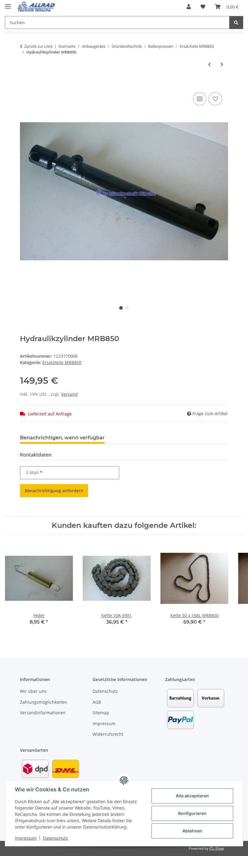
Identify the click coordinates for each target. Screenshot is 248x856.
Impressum (26, 838)
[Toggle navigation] (8, 4)
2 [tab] (127, 308)
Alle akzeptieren (192, 795)
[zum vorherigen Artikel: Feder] (209, 64)
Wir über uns (33, 691)
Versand (69, 394)
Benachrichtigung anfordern (54, 490)
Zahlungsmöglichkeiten (43, 702)
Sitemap (101, 712)
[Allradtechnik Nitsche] (36, 7)
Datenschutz (55, 838)
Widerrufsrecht (108, 734)
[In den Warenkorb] (25, 84)
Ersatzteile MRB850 (61, 362)
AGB (97, 702)
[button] (189, 7)
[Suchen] (236, 22)
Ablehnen (192, 830)
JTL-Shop (216, 848)
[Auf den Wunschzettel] (215, 98)
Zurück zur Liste (38, 46)
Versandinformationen (43, 712)
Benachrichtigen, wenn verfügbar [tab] (62, 438)
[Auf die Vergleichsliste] (199, 98)
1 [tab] (121, 308)
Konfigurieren (192, 813)
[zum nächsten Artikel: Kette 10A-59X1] (222, 64)
